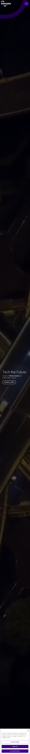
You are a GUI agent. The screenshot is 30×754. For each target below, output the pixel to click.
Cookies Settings (15, 742)
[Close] (28, 731)
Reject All (15, 746)
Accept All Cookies (15, 751)
